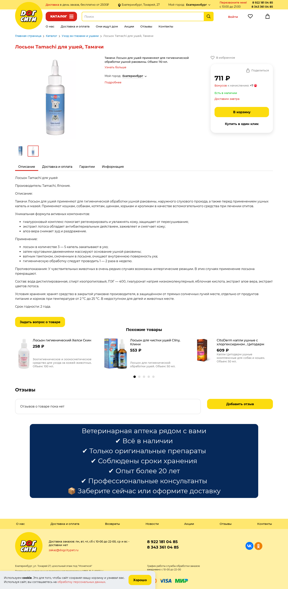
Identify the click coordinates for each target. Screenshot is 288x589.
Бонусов (221, 85)
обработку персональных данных (81, 582)
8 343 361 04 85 (262, 6)
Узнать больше (115, 67)
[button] (134, 377)
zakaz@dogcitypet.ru (63, 550)
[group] (58, 354)
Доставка (53, 4)
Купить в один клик (242, 124)
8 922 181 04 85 (262, 2)
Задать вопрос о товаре (40, 322)
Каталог (58, 16)
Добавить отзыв (240, 404)
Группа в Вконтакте (249, 546)
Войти (233, 17)
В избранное (225, 57)
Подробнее (113, 82)
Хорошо (140, 580)
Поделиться (260, 70)
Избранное (250, 17)
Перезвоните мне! (233, 2)
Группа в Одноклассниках (258, 546)
